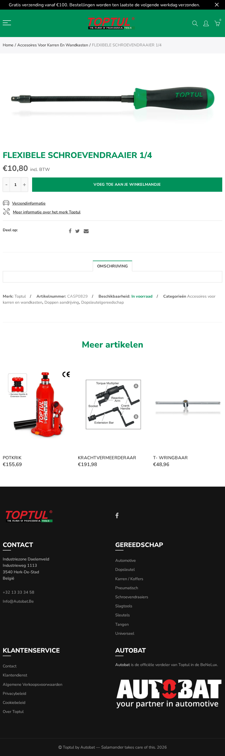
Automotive (125, 560)
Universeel (124, 633)
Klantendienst (15, 675)
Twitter (77, 231)
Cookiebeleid (14, 702)
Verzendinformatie (29, 203)
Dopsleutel (125, 569)
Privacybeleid (14, 693)
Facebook (70, 231)
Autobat (122, 664)
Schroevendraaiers (131, 597)
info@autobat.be (18, 601)
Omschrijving (112, 266)
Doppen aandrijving (61, 302)
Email (86, 231)
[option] (112, 108)
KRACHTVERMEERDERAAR (107, 457)
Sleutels (122, 615)
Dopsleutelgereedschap (102, 302)
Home (8, 45)
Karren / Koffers (129, 579)
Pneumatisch (126, 588)
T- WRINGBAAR (170, 457)
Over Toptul (13, 711)
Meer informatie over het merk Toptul (46, 212)
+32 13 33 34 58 (18, 592)
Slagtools (123, 606)
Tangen (122, 624)
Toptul (20, 296)
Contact (9, 666)
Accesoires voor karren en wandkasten (52, 45)
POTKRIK (12, 457)
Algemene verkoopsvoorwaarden (32, 684)
